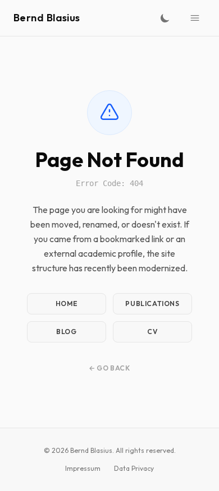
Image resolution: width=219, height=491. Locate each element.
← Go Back (109, 368)
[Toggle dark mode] (165, 18)
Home (66, 303)
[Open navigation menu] (195, 18)
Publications (152, 303)
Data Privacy (134, 468)
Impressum (83, 468)
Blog (66, 331)
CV (152, 331)
